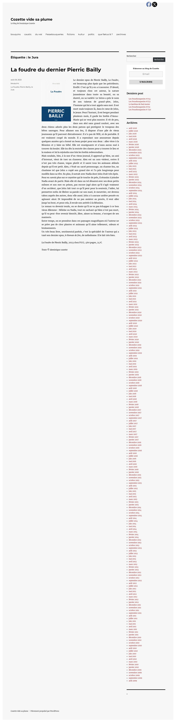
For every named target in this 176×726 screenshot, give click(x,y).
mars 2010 (133, 662)
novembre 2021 (135, 283)
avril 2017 (133, 432)
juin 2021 (132, 296)
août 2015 (133, 486)
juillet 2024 (133, 196)
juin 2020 (132, 329)
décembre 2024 (135, 182)
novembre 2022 (135, 250)
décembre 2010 (135, 637)
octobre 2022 (134, 253)
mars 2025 (133, 174)
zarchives (121, 34)
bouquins (16, 34)
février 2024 (134, 209)
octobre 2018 (134, 383)
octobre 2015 (134, 480)
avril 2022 (133, 269)
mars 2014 (133, 532)
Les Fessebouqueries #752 (139, 101)
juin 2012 (132, 589)
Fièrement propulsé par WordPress (45, 711)
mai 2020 (132, 331)
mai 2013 (132, 559)
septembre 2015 (135, 483)
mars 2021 (133, 304)
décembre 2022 (135, 247)
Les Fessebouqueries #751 (139, 107)
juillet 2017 (133, 423)
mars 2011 (133, 629)
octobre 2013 (134, 545)
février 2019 (134, 372)
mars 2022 (133, 272)
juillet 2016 (133, 456)
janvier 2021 (134, 310)
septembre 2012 (135, 580)
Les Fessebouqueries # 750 (140, 110)
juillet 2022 (133, 261)
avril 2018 (133, 399)
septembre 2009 (135, 678)
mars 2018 (133, 402)
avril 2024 (133, 204)
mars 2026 (133, 142)
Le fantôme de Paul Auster (139, 104)
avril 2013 (132, 562)
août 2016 (133, 453)
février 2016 (134, 469)
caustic (28, 34)
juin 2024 (132, 199)
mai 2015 (132, 494)
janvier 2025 (134, 180)
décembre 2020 (135, 312)
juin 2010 (132, 654)
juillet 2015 (133, 488)
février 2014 (133, 534)
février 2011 (133, 632)
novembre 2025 (135, 153)
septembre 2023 (135, 223)
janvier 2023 (134, 245)
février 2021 (133, 307)
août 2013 (132, 551)
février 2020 (134, 339)
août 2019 (133, 356)
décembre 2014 (135, 507)
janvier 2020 (134, 342)
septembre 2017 (135, 418)
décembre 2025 (135, 150)
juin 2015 (132, 491)
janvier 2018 (134, 407)
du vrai (38, 34)
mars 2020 (133, 337)
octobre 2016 (134, 448)
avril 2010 (133, 659)
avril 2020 (133, 334)
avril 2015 (133, 497)
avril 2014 (133, 529)
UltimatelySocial (109, 724)
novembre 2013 (135, 543)
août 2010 (133, 648)
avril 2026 (133, 139)
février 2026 (134, 144)
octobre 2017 (134, 415)
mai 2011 (132, 624)
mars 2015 (133, 499)
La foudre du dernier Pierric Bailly (56, 69)
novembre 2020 (135, 315)
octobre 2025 (134, 155)
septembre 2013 (135, 548)
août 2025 (133, 161)
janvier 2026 (134, 147)
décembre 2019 (135, 345)
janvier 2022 (134, 277)
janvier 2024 (134, 212)
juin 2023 (132, 231)
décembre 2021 (135, 280)
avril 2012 (133, 594)
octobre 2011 (134, 610)
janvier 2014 (134, 537)
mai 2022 (132, 266)
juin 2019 (132, 361)
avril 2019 (133, 367)
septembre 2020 (135, 320)
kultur (81, 34)
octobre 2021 (134, 285)
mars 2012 (133, 597)
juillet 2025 (133, 163)
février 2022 (134, 274)
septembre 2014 (135, 515)
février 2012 (133, 599)
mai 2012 (132, 591)
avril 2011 (132, 627)
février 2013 (133, 567)
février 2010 (133, 664)
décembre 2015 (135, 475)
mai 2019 (132, 364)
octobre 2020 (134, 318)
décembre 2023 (135, 215)
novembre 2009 (135, 673)
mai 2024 (132, 201)
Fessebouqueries (54, 34)
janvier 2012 (134, 602)
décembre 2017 (135, 410)
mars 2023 (133, 239)
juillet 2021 (133, 293)
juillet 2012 (133, 586)
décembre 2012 (135, 572)
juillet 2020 (133, 326)
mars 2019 (133, 369)
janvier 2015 (134, 505)
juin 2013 (132, 556)
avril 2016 (133, 464)
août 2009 (133, 681)
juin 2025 (132, 166)
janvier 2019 (134, 375)
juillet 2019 (133, 358)
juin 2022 (132, 264)
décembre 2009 (135, 670)
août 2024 (133, 193)
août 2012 (133, 583)
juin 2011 (132, 621)
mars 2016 (133, 467)
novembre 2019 (135, 348)
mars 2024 (133, 207)
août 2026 (133, 128)
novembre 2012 (135, 575)
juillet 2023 (133, 228)
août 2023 (133, 226)
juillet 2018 (133, 391)
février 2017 (133, 437)
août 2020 (133, 323)
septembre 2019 (135, 353)
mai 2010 (132, 656)
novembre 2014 (135, 510)
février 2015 (133, 502)
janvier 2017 (134, 440)
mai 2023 (132, 234)
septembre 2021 (135, 288)
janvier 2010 (134, 667)
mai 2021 (132, 299)
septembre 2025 (135, 158)
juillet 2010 (133, 651)
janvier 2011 (133, 635)
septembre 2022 (135, 255)
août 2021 (133, 291)
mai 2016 (132, 461)
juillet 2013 (133, 553)
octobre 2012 (134, 578)
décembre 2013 (135, 540)
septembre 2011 (135, 613)
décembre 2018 (135, 377)
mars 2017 (133, 434)
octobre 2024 (134, 188)
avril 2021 (133, 302)
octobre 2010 (134, 643)
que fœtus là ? (105, 34)
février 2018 (133, 404)
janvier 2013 (134, 570)
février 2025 (134, 177)
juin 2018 (132, 394)
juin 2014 (132, 524)
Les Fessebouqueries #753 (139, 99)
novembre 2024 (135, 185)
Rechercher (131, 56)
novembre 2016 (135, 445)
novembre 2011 (135, 608)
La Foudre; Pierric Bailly (21, 87)
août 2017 (133, 421)
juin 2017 (132, 426)
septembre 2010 (135, 645)
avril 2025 (133, 172)
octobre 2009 (134, 675)
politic (91, 34)
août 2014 (133, 518)
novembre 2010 (135, 640)
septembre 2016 (135, 450)
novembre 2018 (135, 380)
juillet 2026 (133, 131)
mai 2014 (132, 526)
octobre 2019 (134, 350)
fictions (71, 34)
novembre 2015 (135, 478)
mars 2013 (133, 564)
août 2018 (133, 388)
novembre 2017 (135, 413)
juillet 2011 (133, 618)
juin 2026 (133, 134)
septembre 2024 (135, 190)
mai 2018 (132, 396)
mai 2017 (132, 429)
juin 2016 (132, 459)
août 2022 (133, 258)
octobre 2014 (134, 513)
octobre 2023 (134, 220)
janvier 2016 (134, 472)
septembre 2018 (135, 385)
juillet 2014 (133, 521)
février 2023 (134, 242)
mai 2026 (132, 136)
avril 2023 (133, 237)
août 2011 (132, 616)
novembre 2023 (135, 218)
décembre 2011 (135, 605)
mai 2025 (132, 169)
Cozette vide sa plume (31, 19)
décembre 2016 (135, 442)
